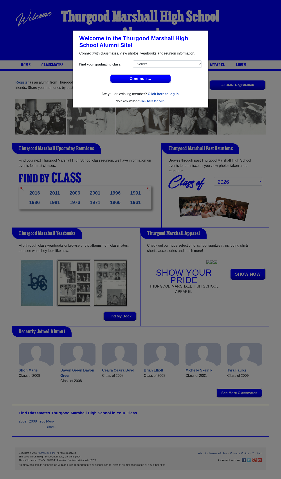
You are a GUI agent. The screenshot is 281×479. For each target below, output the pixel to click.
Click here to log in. (164, 94)
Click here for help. (152, 101)
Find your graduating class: (100, 64)
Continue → (141, 78)
